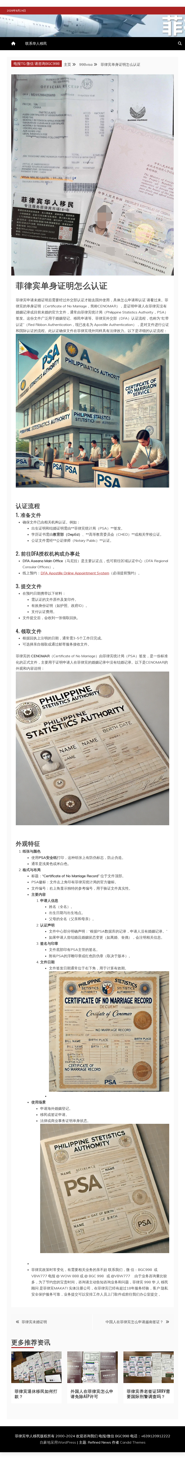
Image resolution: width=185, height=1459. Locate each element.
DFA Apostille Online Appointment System (75, 573)
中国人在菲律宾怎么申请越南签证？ (134, 1322)
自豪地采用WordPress (58, 1442)
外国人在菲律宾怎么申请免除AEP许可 (92, 1393)
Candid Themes (133, 1442)
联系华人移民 (36, 43)
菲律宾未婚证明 (34, 1322)
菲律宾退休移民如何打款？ (36, 1393)
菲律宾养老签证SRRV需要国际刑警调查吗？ (148, 1393)
